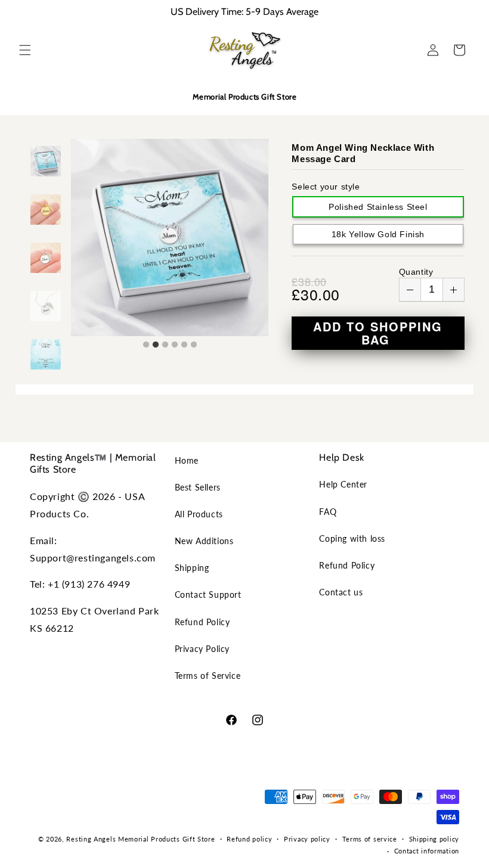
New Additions (204, 541)
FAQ (327, 512)
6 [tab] (194, 345)
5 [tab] (184, 345)
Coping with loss (352, 538)
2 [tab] (155, 345)
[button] (25, 50)
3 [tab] (165, 345)
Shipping (192, 568)
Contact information (426, 851)
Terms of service (369, 839)
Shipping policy (434, 839)
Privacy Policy (202, 649)
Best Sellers (198, 487)
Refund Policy (202, 622)
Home (187, 460)
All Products (199, 514)
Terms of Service (208, 675)
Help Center (343, 484)
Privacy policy (307, 839)
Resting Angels (91, 839)
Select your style (326, 186)
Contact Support (208, 594)
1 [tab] (146, 345)
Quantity (416, 272)
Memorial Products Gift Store (166, 839)
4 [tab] (174, 345)
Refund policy (249, 839)
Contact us (341, 592)
